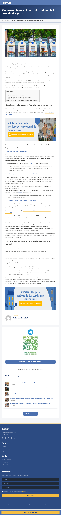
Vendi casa (5, 462)
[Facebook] (2, 438)
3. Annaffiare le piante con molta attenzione (19, 98)
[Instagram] (5, 438)
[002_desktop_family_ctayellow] (30, 140)
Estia (3, 20)
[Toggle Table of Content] (36, 92)
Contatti (4, 451)
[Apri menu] (56, 3)
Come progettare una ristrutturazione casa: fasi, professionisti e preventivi (30, 393)
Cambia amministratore (8, 467)
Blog (8, 20)
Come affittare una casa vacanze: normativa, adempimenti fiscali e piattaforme (31, 398)
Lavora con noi (6, 449)
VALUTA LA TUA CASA (30, 512)
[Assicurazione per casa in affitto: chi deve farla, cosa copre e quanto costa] (7, 384)
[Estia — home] (7, 3)
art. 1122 (30, 163)
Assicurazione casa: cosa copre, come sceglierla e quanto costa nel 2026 (30, 387)
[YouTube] (11, 438)
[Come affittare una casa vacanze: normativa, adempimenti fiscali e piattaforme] (7, 400)
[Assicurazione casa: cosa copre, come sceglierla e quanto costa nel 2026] (7, 389)
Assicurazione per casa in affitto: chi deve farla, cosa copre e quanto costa (30, 382)
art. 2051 (20, 192)
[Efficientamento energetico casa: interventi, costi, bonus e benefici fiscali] (7, 405)
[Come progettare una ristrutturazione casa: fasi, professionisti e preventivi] (7, 394)
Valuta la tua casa (7, 459)
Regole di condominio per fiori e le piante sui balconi (20, 94)
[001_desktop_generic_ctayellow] (30, 309)
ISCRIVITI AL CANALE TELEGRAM (30, 362)
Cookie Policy (12, 507)
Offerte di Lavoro (31, 414)
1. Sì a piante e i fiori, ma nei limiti (16, 95)
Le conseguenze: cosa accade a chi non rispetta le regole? (22, 100)
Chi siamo (4, 446)
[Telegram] (14, 438)
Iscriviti (30, 495)
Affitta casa (5, 464)
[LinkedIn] (8, 438)
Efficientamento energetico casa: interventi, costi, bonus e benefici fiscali (30, 403)
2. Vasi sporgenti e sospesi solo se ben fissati (20, 97)
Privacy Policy (25, 491)
